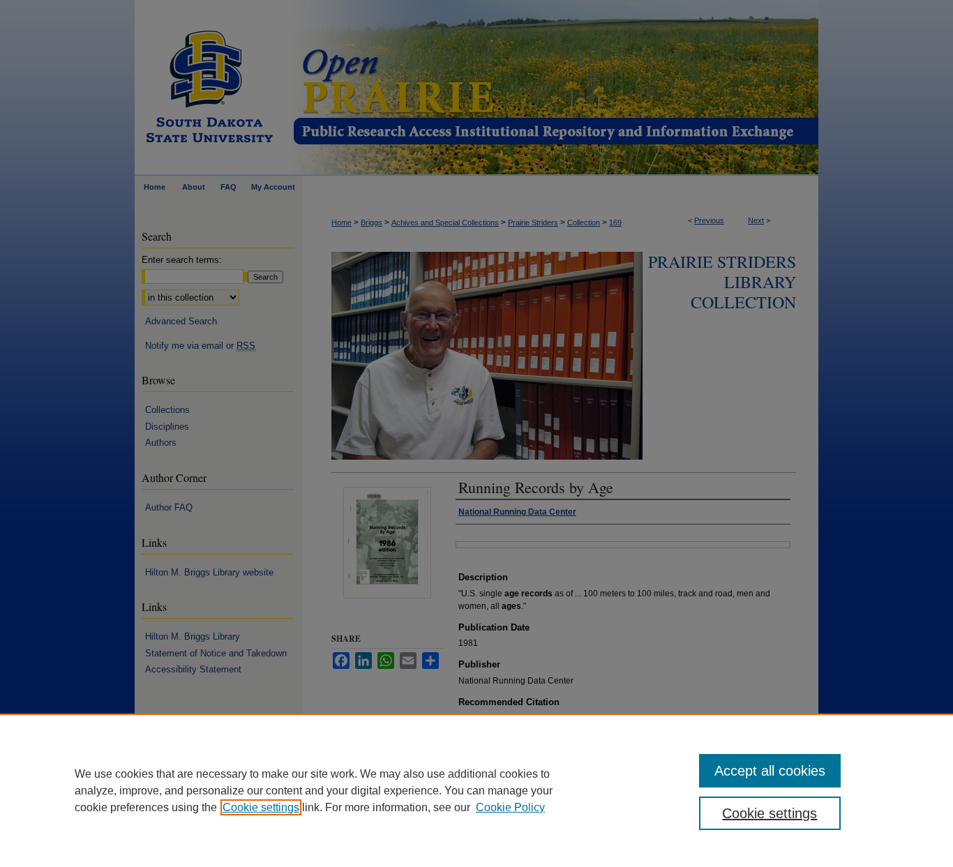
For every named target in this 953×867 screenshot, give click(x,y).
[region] (476, 790)
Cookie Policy (510, 807)
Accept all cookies (769, 770)
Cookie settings (261, 807)
